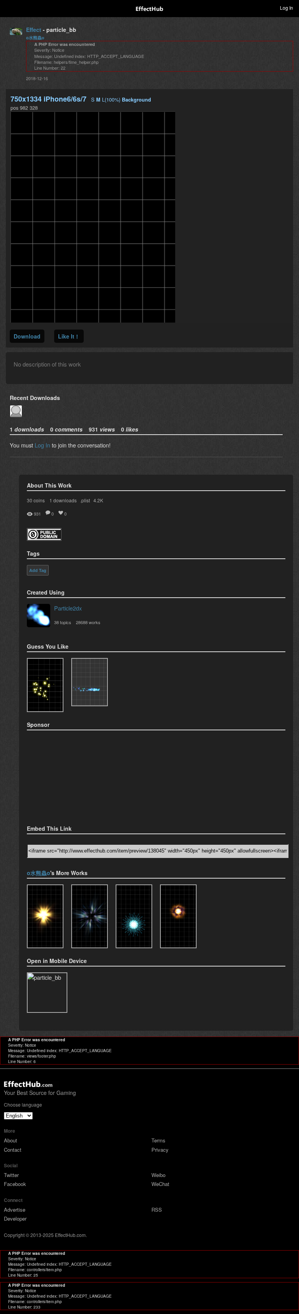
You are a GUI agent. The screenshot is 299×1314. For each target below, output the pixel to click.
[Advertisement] (66, 775)
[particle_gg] (89, 916)
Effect (33, 29)
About (10, 1140)
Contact (12, 1149)
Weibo (158, 1175)
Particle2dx (68, 608)
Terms (158, 1140)
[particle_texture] (89, 682)
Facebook (15, 1184)
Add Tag (37, 570)
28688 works (88, 622)
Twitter (11, 1175)
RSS (156, 1209)
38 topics (62, 622)
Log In (42, 445)
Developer (15, 1218)
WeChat (160, 1184)
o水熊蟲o (35, 37)
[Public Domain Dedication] (44, 538)
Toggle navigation (9, 7)
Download (27, 336)
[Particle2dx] (38, 616)
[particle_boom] (178, 916)
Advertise (14, 1209)
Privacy (160, 1149)
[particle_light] (45, 916)
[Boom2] (45, 685)
